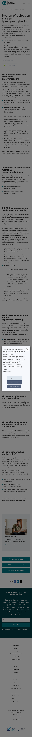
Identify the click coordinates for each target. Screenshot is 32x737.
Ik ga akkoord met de (15, 629)
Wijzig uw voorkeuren (14, 378)
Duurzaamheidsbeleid (16, 717)
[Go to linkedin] (18, 581)
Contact (16, 682)
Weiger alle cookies (14, 386)
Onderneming (16, 669)
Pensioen (16, 662)
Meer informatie (7, 371)
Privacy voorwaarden (21, 629)
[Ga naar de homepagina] (9, 3)
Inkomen (16, 675)
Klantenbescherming (16, 688)
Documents (16, 685)
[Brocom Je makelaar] (11, 730)
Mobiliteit (16, 648)
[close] (27, 349)
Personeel (16, 672)
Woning (16, 651)
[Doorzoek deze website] (23, 3)
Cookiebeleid (16, 714)
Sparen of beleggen (16, 659)
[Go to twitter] (21, 581)
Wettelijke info (16, 719)
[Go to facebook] (15, 581)
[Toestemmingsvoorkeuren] (6, 734)
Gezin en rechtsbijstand (16, 653)
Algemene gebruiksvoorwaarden (16, 710)
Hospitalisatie (16, 656)
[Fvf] (21, 730)
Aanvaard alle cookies (14, 382)
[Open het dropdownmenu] (28, 3)
